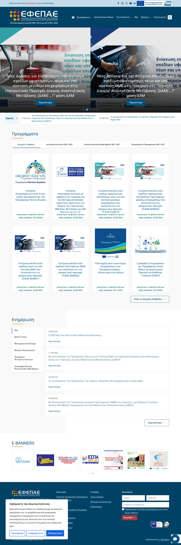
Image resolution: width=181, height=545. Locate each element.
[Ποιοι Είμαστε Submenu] (131, 17)
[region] (37, 519)
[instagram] (122, 3)
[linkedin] (134, 3)
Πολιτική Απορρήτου (150, 509)
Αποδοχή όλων (55, 533)
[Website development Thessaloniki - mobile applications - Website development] (163, 540)
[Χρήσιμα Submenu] (151, 17)
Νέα (136, 17)
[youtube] (130, 3)
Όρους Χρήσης (131, 513)
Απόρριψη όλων (35, 533)
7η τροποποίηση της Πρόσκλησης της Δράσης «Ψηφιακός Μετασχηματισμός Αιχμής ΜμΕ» (95, 381)
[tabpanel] (90, 226)
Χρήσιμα (145, 17)
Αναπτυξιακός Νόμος (104, 17)
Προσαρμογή (17, 533)
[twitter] (126, 3)
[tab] (26, 144)
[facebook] (118, 3)
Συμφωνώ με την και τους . (146, 511)
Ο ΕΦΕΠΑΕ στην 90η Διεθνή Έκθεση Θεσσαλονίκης (75, 335)
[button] (3, 70)
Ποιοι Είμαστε (123, 17)
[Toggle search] (170, 17)
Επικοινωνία (160, 17)
